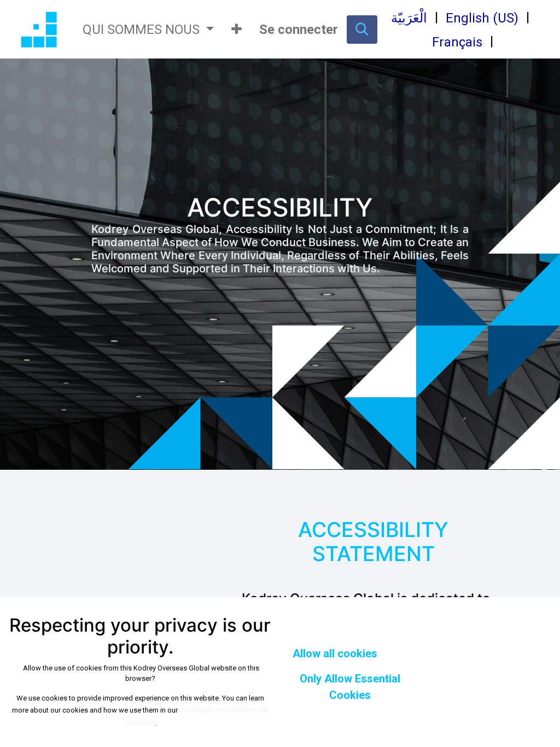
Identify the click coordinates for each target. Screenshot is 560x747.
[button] (236, 29)
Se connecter (298, 29)
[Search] (362, 29)
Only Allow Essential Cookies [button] (350, 687)
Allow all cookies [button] (335, 653)
